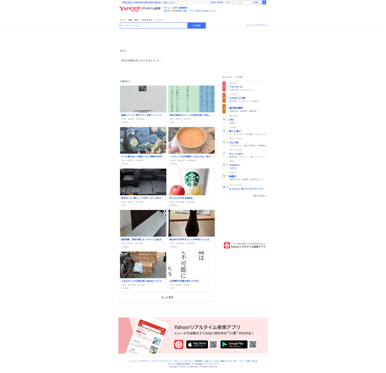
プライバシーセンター (183, 361)
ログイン (167, 11)
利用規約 (199, 361)
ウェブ (123, 20)
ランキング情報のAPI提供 (178, 364)
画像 (130, 20)
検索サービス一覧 (228, 361)
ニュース (159, 20)
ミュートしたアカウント (257, 25)
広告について (210, 361)
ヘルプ (228, 2)
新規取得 (183, 8)
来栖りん (257, 2)
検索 (198, 25)
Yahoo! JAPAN (216, 2)
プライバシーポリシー (162, 361)
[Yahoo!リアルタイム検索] (140, 7)
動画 (136, 20)
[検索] (264, 2)
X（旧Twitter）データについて (205, 364)
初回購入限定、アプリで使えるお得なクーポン (196, 11)
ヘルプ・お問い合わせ (247, 361)
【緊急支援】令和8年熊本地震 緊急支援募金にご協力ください (148, 2)
